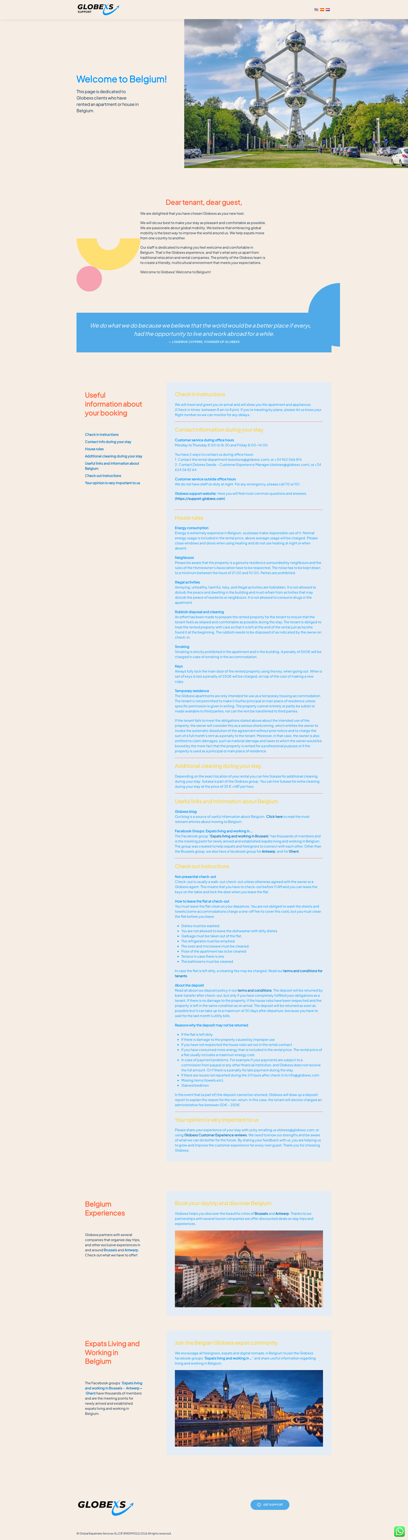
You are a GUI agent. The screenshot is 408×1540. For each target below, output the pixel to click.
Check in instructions (102, 434)
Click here (274, 816)
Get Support (273, 1504)
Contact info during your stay (108, 441)
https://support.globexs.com (200, 498)
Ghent (294, 851)
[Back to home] (99, 9)
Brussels (110, 1250)
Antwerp (268, 851)
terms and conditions (255, 990)
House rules (94, 449)
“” (239, 836)
